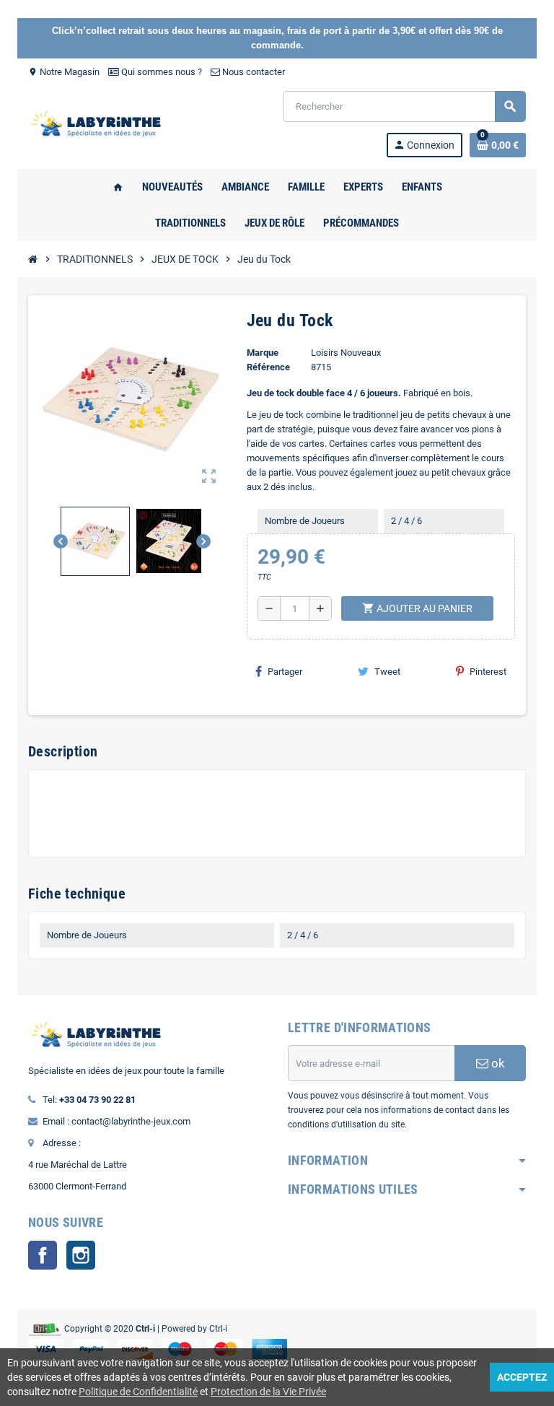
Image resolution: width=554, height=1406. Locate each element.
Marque (262, 352)
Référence (268, 367)
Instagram (80, 1255)
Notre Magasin (64, 71)
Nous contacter (252, 71)
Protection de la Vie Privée (268, 1391)
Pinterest (488, 671)
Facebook (42, 1255)
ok (496, 1063)
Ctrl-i (218, 1329)
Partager (285, 671)
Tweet (387, 671)
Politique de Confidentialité (138, 1391)
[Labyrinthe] (100, 123)
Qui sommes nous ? (160, 71)
